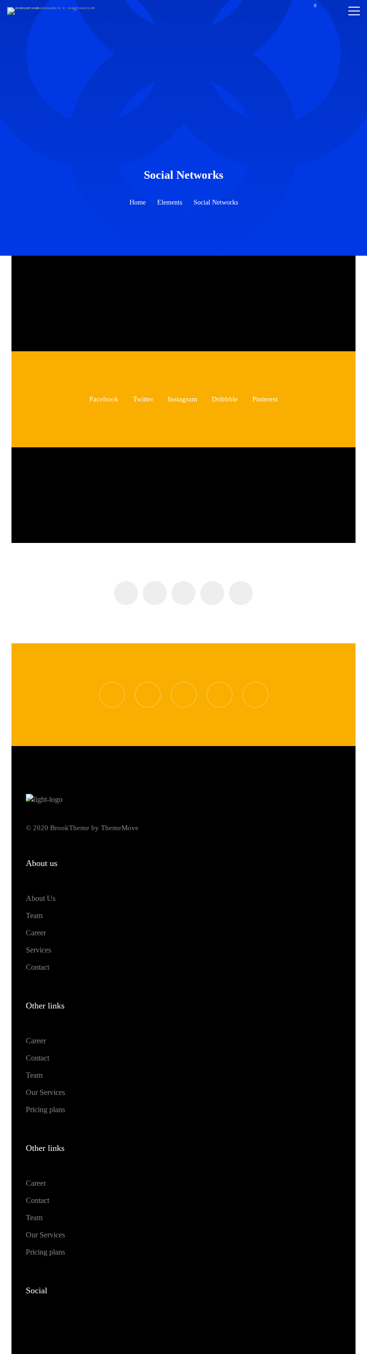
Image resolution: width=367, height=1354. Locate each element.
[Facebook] (125, 303)
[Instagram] (183, 303)
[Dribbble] (213, 303)
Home (138, 202)
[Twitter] (154, 303)
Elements (169, 202)
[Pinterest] (242, 303)
